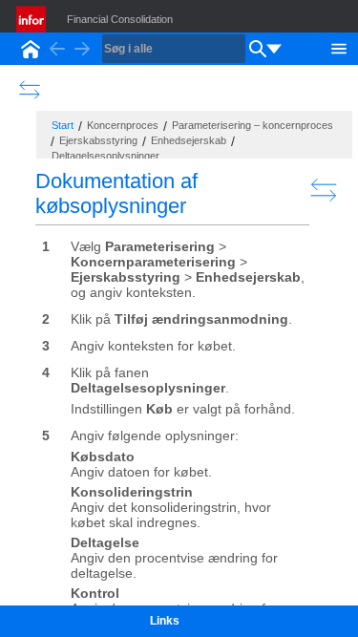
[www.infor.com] (32, 19)
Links (164, 620)
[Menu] (339, 46)
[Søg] (257, 48)
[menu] (273, 48)
